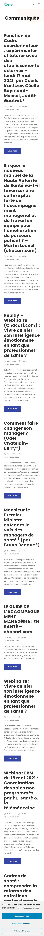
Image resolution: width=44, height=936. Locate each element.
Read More (12, 151)
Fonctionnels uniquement (22, 923)
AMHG (24, 106)
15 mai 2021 (11, 361)
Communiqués (13, 109)
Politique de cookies (31, 908)
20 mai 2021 (11, 106)
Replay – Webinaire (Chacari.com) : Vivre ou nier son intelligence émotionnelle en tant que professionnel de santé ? (22, 335)
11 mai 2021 (11, 454)
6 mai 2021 (11, 637)
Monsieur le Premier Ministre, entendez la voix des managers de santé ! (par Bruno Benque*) (22, 527)
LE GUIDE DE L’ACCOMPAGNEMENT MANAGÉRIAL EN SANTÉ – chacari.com (21, 619)
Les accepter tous (22, 916)
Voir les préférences (22, 931)
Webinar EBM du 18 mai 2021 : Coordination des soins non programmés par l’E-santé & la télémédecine (21, 790)
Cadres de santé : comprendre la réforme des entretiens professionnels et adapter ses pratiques (20, 893)
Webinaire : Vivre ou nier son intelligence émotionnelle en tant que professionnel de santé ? (22, 696)
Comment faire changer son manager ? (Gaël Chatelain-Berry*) (21, 435)
